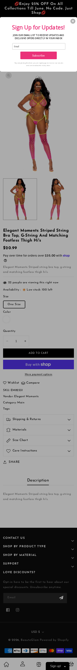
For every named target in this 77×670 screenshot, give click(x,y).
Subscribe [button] (38, 55)
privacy (38, 86)
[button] (72, 21)
